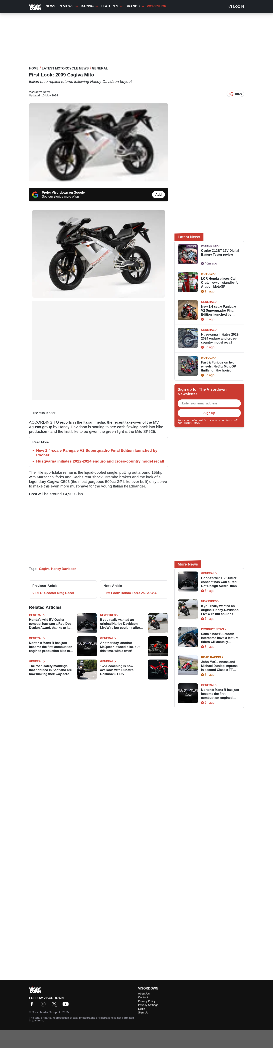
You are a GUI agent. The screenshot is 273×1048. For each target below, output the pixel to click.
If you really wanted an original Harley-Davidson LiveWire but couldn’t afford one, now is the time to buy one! (121, 624)
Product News (212, 629)
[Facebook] (33, 1005)
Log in (238, 6)
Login (141, 1008)
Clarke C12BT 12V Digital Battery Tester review (220, 252)
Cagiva (44, 569)
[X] (55, 1005)
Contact (143, 997)
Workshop (156, 6)
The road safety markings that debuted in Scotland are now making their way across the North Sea (51, 670)
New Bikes (108, 615)
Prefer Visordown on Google (63, 192)
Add (158, 194)
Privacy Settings (148, 1004)
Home (34, 68)
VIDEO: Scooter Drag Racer (53, 593)
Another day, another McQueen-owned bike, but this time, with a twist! (119, 647)
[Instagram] (44, 1005)
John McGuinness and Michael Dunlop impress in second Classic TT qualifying (219, 666)
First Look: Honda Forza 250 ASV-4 (130, 593)
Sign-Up (143, 1012)
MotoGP (207, 273)
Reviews (66, 6)
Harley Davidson (63, 569)
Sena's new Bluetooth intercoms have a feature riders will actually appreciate (219, 638)
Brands (133, 6)
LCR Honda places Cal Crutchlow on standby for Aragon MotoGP (220, 282)
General (100, 68)
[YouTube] (67, 1005)
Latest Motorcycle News (65, 68)
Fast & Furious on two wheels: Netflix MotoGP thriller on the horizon (218, 366)
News (50, 6)
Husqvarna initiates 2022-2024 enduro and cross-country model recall (100, 461)
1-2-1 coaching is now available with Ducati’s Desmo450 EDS (117, 670)
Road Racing (211, 657)
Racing (87, 6)
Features (109, 6)
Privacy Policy (191, 422)
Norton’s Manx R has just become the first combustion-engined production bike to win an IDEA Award (51, 647)
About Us (144, 993)
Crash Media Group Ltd (47, 1012)
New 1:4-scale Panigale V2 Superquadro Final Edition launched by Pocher (218, 311)
